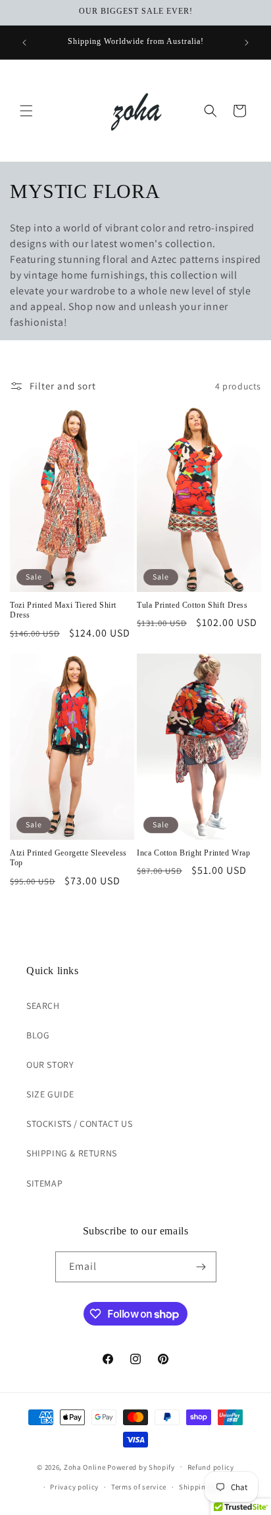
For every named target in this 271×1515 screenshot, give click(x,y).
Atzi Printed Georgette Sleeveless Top (68, 858)
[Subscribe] (201, 1266)
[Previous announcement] (24, 42)
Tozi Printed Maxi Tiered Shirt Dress (63, 610)
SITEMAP (44, 1183)
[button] (26, 110)
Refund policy (210, 1467)
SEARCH (43, 1006)
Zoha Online (85, 1466)
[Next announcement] (246, 42)
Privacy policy (74, 1486)
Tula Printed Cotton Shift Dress (192, 605)
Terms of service (138, 1486)
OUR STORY (50, 1065)
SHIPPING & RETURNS (71, 1153)
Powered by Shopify (141, 1466)
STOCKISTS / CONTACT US (79, 1124)
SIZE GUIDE (50, 1094)
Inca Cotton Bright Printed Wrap (194, 852)
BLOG (37, 1035)
